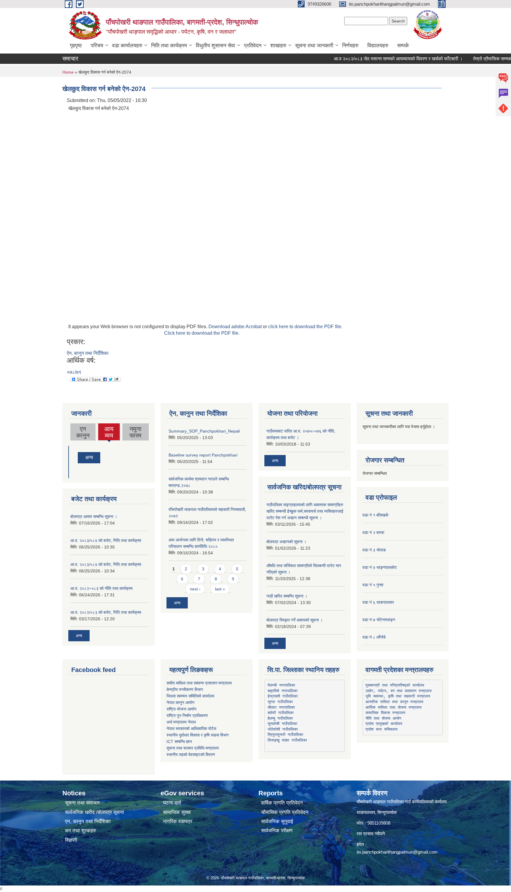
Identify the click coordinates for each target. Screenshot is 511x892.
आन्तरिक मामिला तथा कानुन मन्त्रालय (394, 702)
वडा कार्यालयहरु (127, 45)
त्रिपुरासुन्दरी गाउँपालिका (285, 734)
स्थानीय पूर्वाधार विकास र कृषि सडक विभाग (197, 735)
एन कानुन (83, 432)
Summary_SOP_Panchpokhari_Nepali (204, 431)
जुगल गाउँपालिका (280, 702)
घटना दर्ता (172, 803)
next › (195, 589)
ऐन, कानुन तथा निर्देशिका (88, 353)
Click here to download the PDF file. (202, 333)
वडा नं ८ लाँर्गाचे (374, 637)
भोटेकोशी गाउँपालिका (283, 729)
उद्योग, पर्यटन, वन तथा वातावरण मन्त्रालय (398, 691)
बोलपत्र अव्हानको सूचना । (286, 541)
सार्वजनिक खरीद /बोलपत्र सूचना (94, 812)
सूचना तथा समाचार (82, 803)
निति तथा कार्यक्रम (169, 45)
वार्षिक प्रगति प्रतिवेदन (282, 803)
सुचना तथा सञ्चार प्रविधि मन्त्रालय (192, 748)
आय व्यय (109, 432)
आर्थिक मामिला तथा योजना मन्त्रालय (393, 707)
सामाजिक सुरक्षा (177, 812)
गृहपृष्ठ (76, 45)
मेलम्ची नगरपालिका (281, 685)
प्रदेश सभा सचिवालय (381, 729)
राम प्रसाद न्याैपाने (371, 833)
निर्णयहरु (350, 45)
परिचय (97, 45)
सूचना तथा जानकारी (314, 45)
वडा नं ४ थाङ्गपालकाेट (380, 567)
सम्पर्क (403, 45)
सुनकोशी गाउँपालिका (282, 723)
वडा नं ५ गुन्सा (373, 584)
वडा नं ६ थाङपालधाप (378, 602)
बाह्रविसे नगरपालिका (282, 691)
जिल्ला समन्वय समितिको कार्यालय (190, 696)
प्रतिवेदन (252, 45)
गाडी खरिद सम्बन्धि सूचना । (286, 596)
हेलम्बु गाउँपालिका (280, 718)
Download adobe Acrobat (235, 326)
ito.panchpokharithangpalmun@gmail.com (397, 851)
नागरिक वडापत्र (177, 821)
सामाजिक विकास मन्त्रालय (385, 712)
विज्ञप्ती (71, 840)
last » (220, 589)
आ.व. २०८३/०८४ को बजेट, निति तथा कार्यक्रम (105, 540)
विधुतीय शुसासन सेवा (215, 45)
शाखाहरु (278, 45)
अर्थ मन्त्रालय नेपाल (181, 722)
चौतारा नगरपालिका (281, 707)
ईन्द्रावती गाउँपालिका (283, 696)
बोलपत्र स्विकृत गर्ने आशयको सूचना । (294, 620)
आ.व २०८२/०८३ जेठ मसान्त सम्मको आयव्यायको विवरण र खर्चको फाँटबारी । (385, 58)
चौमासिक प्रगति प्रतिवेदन (284, 812)
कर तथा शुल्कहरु (80, 830)
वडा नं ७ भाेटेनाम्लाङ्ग (379, 619)
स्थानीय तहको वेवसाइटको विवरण (190, 754)
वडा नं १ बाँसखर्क (375, 515)
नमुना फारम (135, 432)
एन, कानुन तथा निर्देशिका (88, 821)
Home (68, 72)
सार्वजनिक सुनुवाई (277, 821)
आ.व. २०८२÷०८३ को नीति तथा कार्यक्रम (101, 588)
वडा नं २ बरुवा (373, 532)
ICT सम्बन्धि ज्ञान (179, 741)
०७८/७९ (74, 372)
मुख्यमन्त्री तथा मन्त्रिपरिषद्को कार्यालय (395, 685)
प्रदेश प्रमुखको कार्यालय (384, 723)
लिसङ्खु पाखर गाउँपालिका (287, 740)
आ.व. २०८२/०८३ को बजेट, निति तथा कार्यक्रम (105, 612)
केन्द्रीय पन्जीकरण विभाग (184, 689)
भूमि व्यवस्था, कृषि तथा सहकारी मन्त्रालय (398, 696)
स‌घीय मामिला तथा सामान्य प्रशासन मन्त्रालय (199, 683)
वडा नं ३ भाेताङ (374, 550)
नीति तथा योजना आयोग (383, 718)
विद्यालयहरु (377, 45)
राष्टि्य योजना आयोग (181, 709)
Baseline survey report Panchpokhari (203, 455)
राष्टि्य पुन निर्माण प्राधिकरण (187, 715)
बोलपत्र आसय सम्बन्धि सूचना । (93, 516)
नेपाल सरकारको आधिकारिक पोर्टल (191, 728)
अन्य (89, 457)
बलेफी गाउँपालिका (281, 712)
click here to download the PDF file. (305, 326)
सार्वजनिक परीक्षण (276, 830)
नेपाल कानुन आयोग (180, 702)
